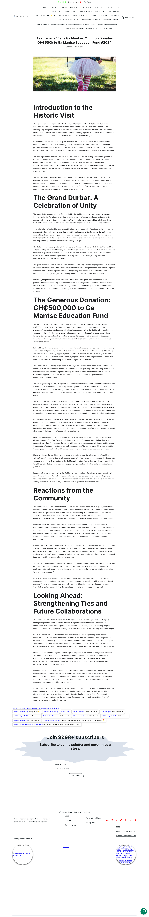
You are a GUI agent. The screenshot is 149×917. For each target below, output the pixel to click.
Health (109, 7)
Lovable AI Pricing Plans (68, 20)
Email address (60, 764)
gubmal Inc (131, 836)
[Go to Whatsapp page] (113, 820)
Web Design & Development (90, 11)
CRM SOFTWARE (113, 11)
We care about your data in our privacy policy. (74, 812)
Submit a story (86, 7)
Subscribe (76, 776)
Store (97, 7)
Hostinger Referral (111, 20)
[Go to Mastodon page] (136, 820)
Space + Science (71, 11)
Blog (117, 7)
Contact (73, 7)
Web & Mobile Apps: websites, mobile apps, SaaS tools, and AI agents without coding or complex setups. (78, 24)
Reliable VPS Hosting (99, 15)
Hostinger (63, 15)
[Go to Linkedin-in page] (127, 820)
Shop (118, 827)
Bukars (118, 831)
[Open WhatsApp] (143, 911)
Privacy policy (91, 823)
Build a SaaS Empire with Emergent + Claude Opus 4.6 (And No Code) (92, 28)
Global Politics (55, 11)
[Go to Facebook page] (122, 820)
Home (45, 7)
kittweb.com (121, 836)
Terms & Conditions (93, 818)
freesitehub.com (129, 831)
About (64, 7)
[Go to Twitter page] (118, 820)
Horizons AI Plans (80, 15)
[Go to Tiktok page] (132, 820)
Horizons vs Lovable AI (91, 20)
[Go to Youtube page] (108, 820)
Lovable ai (115, 15)
